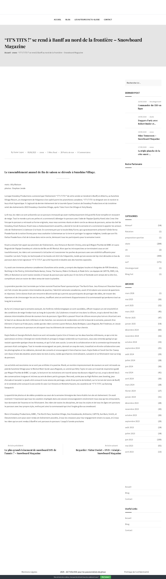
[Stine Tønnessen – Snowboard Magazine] (130, 136)
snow (14, 52)
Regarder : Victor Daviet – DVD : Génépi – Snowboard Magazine (98, 451)
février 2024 (130, 390)
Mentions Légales (29, 572)
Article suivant (111, 445)
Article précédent (15, 445)
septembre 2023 (132, 421)
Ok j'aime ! (105, 577)
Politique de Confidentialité (136, 572)
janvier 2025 (130, 323)
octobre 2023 (131, 415)
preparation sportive (134, 237)
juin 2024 (129, 366)
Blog (67, 19)
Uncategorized (155, 101)
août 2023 (129, 427)
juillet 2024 (130, 360)
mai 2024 (129, 372)
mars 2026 (129, 293)
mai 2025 (129, 299)
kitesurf (128, 225)
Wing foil (129, 274)
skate (152, 117)
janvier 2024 (130, 397)
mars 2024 (129, 384)
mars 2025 (129, 311)
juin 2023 (129, 439)
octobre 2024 (131, 342)
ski (126, 249)
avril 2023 (129, 451)
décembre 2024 (132, 329)
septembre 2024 (132, 348)
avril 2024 (129, 378)
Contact (108, 19)
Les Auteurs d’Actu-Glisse (87, 19)
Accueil (57, 19)
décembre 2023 (132, 403)
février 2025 (130, 317)
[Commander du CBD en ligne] (130, 105)
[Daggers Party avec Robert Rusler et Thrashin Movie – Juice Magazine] (130, 120)
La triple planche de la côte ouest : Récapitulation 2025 (149, 154)
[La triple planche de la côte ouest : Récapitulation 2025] (130, 151)
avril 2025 (129, 305)
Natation (129, 231)
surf (127, 262)
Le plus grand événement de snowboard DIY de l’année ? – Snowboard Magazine (30, 451)
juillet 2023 (130, 433)
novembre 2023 (132, 409)
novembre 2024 (132, 336)
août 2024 (129, 354)
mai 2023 (129, 445)
